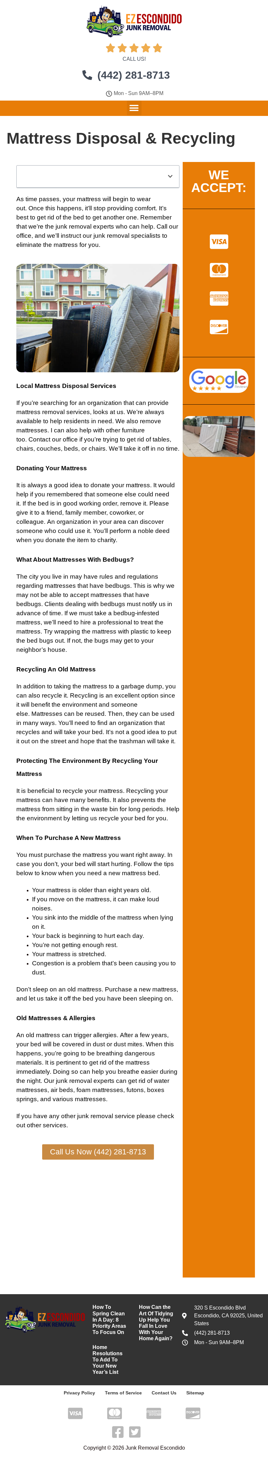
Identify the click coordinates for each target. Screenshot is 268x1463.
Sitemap (195, 1392)
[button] (134, 108)
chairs (24, 448)
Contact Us (164, 1392)
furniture (133, 430)
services (78, 412)
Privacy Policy (79, 1392)
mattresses (31, 430)
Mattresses (46, 713)
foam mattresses (99, 1089)
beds (71, 448)
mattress (89, 199)
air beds (62, 1089)
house (56, 649)
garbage (132, 686)
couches (49, 448)
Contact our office (53, 439)
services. (55, 1125)
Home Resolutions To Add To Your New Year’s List (107, 1359)
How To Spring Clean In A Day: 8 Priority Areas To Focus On (109, 1319)
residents (77, 421)
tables (161, 439)
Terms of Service (123, 1392)
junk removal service (106, 1116)
